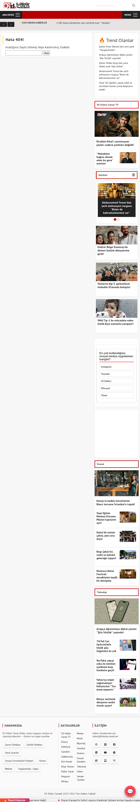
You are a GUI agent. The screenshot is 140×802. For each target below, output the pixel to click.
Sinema (80, 753)
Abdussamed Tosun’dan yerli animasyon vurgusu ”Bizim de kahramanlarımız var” (114, 74)
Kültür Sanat (67, 771)
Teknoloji (81, 766)
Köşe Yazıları (67, 766)
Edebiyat (65, 746)
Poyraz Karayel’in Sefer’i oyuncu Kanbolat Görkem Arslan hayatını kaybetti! (90, 800)
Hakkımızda (67, 756)
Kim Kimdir (66, 761)
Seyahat (81, 748)
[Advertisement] (116, 434)
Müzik (80, 738)
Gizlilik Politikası (34, 744)
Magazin (65, 776)
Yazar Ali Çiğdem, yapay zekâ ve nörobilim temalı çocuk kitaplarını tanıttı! (116, 86)
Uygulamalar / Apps (28, 768)
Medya (64, 781)
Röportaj (81, 743)
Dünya (64, 741)
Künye (42, 760)
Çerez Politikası (12, 744)
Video (80, 771)
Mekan (80, 733)
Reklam (8, 768)
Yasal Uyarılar (12, 752)
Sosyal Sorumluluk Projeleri (19, 760)
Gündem (65, 751)
